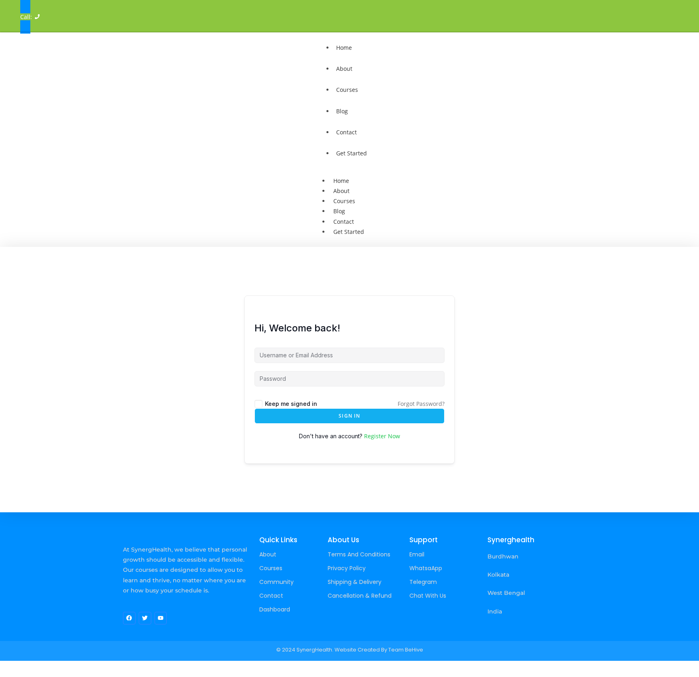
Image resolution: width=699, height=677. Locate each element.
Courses (347, 89)
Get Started (351, 153)
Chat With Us (427, 596)
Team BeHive (405, 650)
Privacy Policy (347, 568)
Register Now (382, 436)
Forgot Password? (421, 403)
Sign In (349, 415)
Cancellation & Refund (360, 596)
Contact (346, 132)
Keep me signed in (291, 403)
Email (416, 554)
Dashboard (274, 609)
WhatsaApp (425, 568)
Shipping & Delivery (354, 582)
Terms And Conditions (359, 554)
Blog (342, 111)
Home (344, 47)
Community (276, 582)
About (344, 68)
